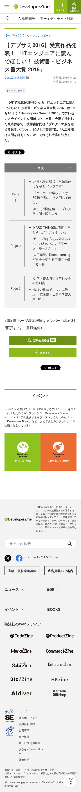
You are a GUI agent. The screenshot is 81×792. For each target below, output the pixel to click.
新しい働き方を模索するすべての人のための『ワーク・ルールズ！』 (51, 243)
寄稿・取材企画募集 (22, 570)
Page (16, 245)
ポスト (16, 152)
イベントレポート (15, 90)
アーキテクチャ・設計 (57, 18)
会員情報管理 (27, 724)
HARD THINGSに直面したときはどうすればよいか (51, 229)
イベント (11, 609)
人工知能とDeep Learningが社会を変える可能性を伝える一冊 (51, 259)
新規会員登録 (44, 340)
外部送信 (24, 759)
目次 (40, 167)
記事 (50, 589)
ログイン (45, 353)
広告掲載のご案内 (60, 570)
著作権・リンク (28, 718)
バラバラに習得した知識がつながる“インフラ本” (51, 183)
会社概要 (24, 736)
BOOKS (54, 609)
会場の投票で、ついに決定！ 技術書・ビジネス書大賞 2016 (51, 294)
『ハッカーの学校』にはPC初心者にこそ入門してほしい (51, 197)
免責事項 (24, 730)
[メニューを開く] (7, 7)
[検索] (8, 18)
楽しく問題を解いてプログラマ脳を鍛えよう (51, 211)
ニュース (11, 589)
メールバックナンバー (40, 557)
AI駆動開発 (26, 18)
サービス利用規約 (29, 743)
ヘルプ (23, 711)
